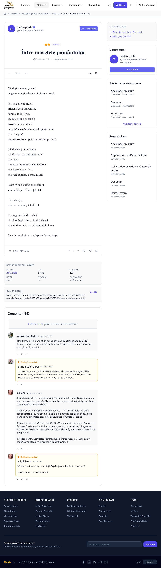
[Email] (106, 562)
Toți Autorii (72, 516)
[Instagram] (89, 562)
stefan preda (11, 272)
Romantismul (10, 506)
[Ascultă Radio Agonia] (131, 5)
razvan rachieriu (26, 336)
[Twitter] (94, 562)
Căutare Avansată (76, 511)
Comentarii (94, 5)
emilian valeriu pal (28, 366)
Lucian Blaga (42, 516)
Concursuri (74, 5)
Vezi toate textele (132, 123)
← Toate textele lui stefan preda (126, 32)
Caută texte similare (120, 36)
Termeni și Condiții (139, 516)
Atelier (39, 5)
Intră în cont (148, 5)
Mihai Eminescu (43, 506)
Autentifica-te (36, 324)
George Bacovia (44, 511)
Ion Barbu (40, 526)
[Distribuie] (90, 251)
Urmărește (91, 28)
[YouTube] (100, 562)
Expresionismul (11, 521)
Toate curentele (12, 526)
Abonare (150, 544)
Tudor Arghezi (43, 521)
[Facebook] (83, 562)
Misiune (134, 511)
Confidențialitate (138, 521)
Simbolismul (10, 511)
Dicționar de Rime (76, 506)
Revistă (56, 5)
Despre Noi (136, 506)
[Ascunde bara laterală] (96, 73)
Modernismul (10, 516)
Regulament (105, 521)
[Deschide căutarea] (109, 5)
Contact (134, 526)
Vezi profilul (132, 69)
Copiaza (93, 292)
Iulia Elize (22, 393)
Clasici (24, 5)
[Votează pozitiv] (69, 251)
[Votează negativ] (78, 251)
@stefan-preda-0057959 (35, 13)
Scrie (122, 5)
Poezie (55, 13)
